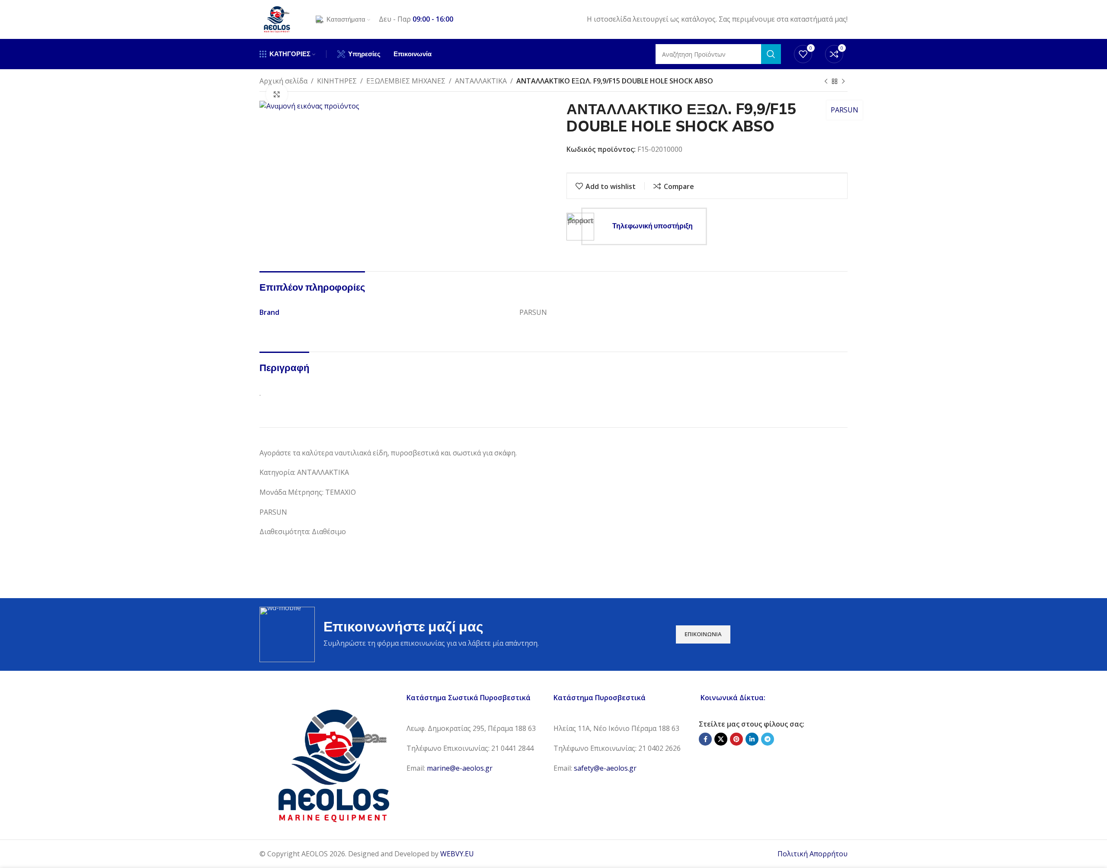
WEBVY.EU (457, 853)
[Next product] (843, 81)
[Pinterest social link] (736, 739)
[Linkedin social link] (751, 739)
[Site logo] (276, 18)
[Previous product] (826, 81)
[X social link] (720, 739)
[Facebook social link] (705, 739)
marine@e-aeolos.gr (460, 768)
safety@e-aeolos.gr (605, 768)
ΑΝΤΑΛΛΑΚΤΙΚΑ (481, 81)
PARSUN (844, 110)
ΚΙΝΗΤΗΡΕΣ (337, 81)
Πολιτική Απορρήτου (812, 853)
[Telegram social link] (767, 739)
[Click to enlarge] (277, 94)
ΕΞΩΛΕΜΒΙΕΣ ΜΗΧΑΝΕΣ (405, 81)
